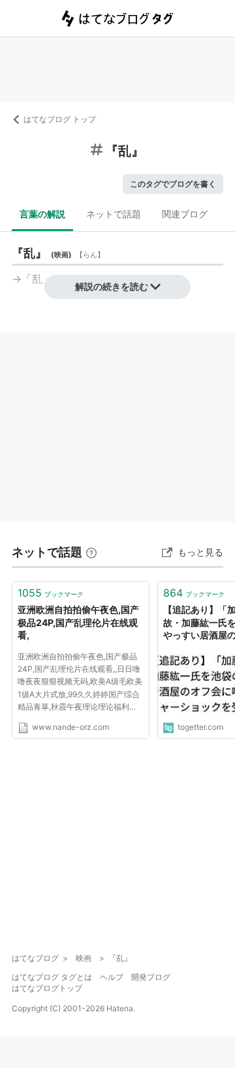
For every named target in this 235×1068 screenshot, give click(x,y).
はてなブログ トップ (60, 119)
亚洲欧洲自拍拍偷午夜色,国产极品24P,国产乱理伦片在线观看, (78, 622)
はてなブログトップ (47, 988)
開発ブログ (150, 977)
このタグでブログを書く (173, 184)
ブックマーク (51, 592)
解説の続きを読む (111, 286)
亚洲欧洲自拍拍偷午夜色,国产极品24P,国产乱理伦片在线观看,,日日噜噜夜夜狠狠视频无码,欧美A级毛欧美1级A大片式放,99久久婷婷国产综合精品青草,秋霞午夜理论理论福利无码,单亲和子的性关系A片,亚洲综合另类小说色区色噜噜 (80, 683)
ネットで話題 (113, 213)
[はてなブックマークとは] (91, 552)
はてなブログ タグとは (52, 977)
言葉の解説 (42, 213)
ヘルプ (111, 977)
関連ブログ (185, 213)
